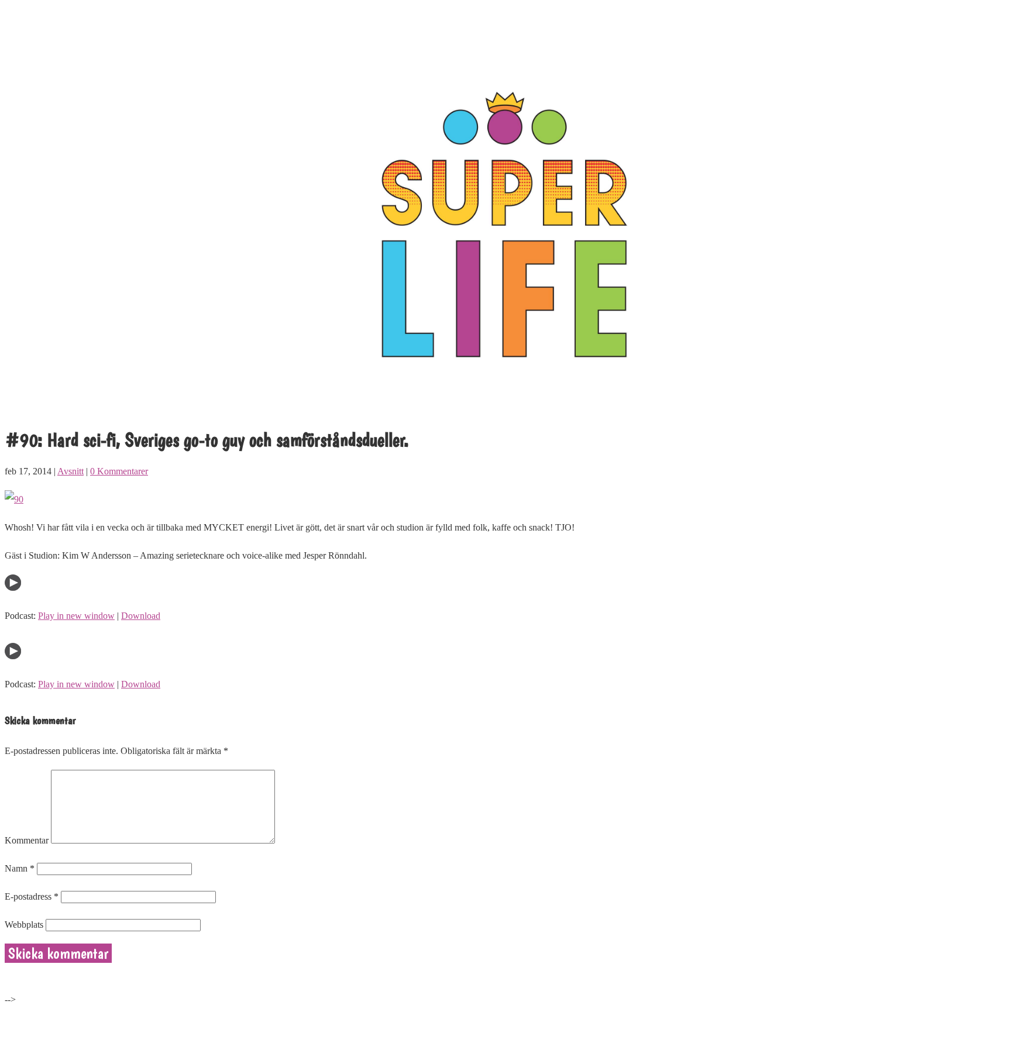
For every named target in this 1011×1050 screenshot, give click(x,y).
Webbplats (24, 924)
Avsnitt (70, 471)
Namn (20, 868)
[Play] (13, 588)
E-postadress (32, 896)
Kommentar (27, 840)
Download (140, 616)
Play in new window (76, 616)
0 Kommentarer (119, 471)
